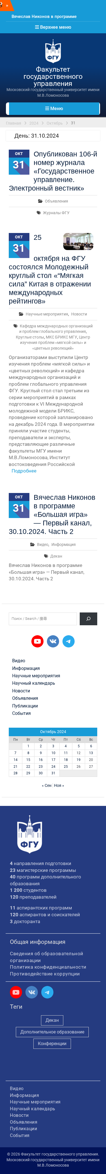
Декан (56, 556)
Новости (79, 314)
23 (41, 767)
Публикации (25, 706)
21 (16, 767)
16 (41, 760)
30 (41, 773)
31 (53, 773)
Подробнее (24, 471)
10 (53, 753)
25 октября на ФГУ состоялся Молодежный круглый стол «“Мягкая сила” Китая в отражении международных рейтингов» (50, 269)
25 (66, 767)
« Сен (46, 785)
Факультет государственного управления (53, 76)
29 (28, 773)
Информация (63, 544)
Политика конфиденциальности (48, 967)
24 (53, 767)
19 (79, 760)
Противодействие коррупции (45, 974)
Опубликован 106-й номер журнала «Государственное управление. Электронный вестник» (53, 171)
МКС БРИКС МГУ (61, 337)
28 (16, 773)
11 (66, 753)
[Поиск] (89, 618)
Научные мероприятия (47, 314)
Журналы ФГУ (56, 213)
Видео (42, 544)
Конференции (52, 1043)
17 (53, 760)
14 (16, 760)
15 (28, 760)
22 (28, 767)
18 (66, 760)
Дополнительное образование (52, 1032)
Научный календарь (33, 683)
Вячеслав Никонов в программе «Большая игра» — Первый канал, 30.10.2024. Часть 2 (52, 514)
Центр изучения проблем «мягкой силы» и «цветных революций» (55, 342)
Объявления (56, 201)
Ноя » (59, 785)
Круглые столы (30, 337)
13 (91, 753)
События (21, 713)
